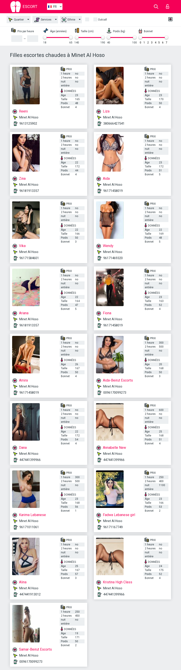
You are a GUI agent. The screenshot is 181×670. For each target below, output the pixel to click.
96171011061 (29, 527)
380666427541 (113, 123)
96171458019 (113, 191)
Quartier (18, 19)
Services (45, 19)
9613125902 (28, 123)
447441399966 (30, 460)
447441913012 (30, 594)
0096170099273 (114, 393)
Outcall (102, 19)
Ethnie (71, 19)
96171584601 (29, 258)
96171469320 (113, 258)
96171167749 (113, 527)
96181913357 (29, 191)
